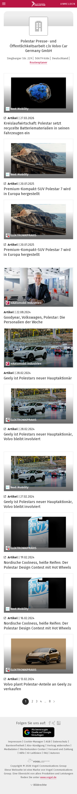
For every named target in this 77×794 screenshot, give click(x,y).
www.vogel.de (48, 777)
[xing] (53, 723)
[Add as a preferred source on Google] (38, 732)
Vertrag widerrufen (58, 745)
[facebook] (48, 723)
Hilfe (22, 753)
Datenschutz (60, 741)
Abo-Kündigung (36, 745)
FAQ (46, 753)
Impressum (15, 741)
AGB (48, 741)
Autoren (55, 753)
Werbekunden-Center (33, 749)
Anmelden (67, 3)
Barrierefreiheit (15, 745)
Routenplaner (38, 62)
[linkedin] (58, 723)
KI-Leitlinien (34, 753)
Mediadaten (11, 749)
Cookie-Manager (34, 741)
